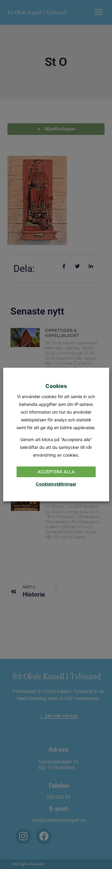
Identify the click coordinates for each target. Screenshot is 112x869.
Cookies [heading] (56, 386)
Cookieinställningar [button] (56, 483)
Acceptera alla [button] (56, 471)
